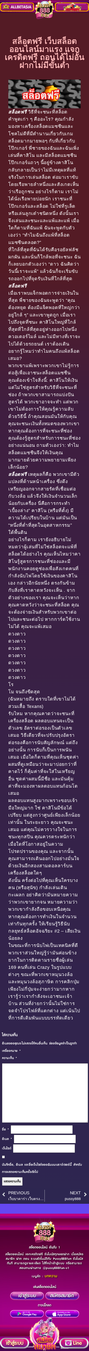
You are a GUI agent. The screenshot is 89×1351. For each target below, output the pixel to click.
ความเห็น (9, 1058)
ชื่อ (5, 1129)
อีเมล (7, 1139)
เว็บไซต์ (6, 1148)
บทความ (51, 1276)
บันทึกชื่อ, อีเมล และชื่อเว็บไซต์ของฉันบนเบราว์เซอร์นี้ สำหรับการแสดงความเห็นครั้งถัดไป (42, 1168)
